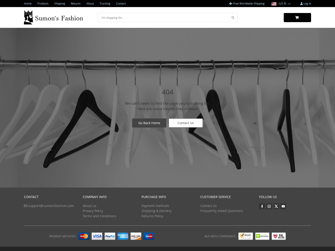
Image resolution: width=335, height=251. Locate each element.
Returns (76, 3)
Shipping (59, 3)
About (90, 3)
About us (89, 206)
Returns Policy (152, 216)
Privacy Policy (93, 211)
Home (28, 3)
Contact (121, 3)
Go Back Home (149, 123)
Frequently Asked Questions (221, 211)
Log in (307, 3)
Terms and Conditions (99, 216)
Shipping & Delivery (157, 211)
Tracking (105, 3)
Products (43, 3)
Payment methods (155, 206)
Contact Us (186, 123)
